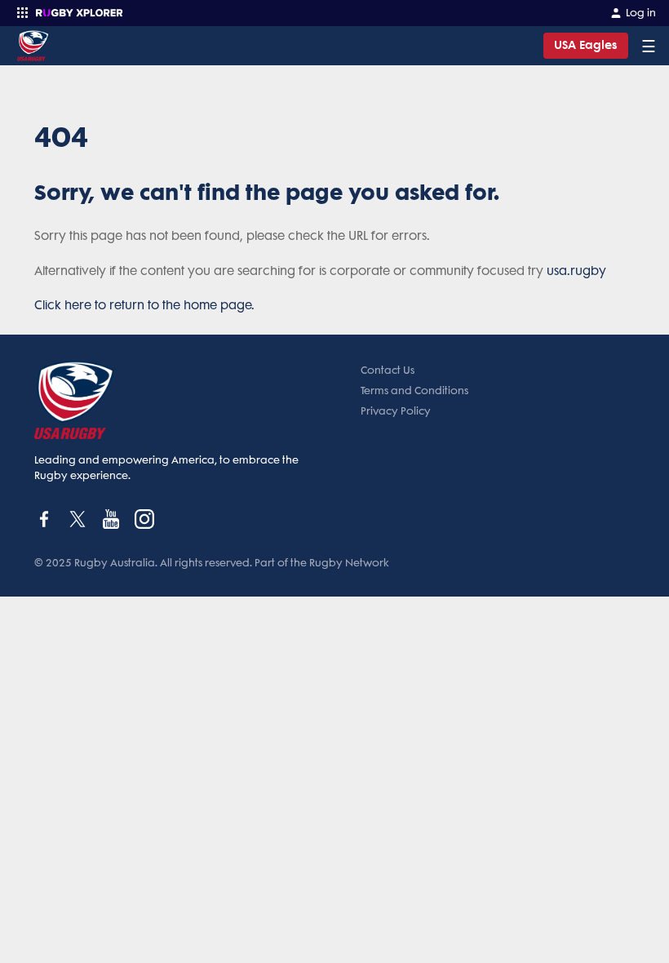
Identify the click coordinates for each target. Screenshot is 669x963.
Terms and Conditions (414, 390)
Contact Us (387, 370)
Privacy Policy (396, 411)
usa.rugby (576, 271)
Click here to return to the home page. (144, 305)
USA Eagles (586, 45)
